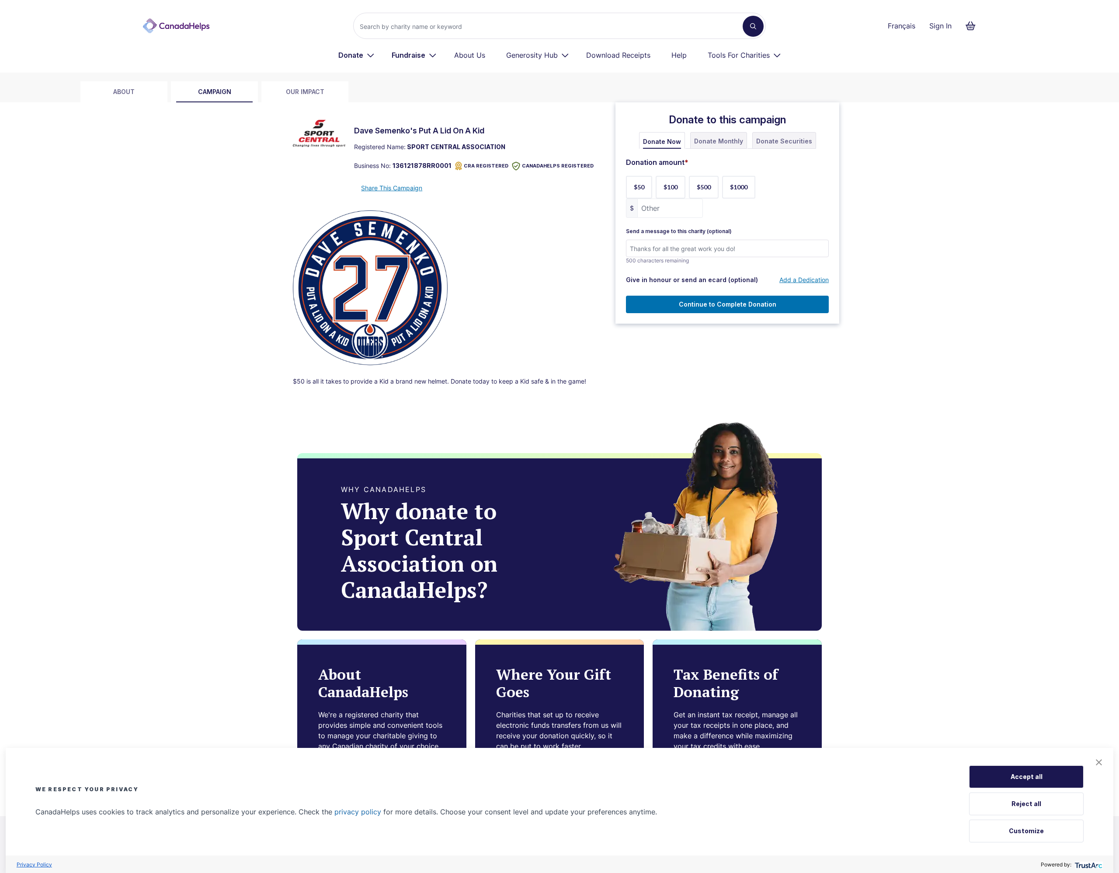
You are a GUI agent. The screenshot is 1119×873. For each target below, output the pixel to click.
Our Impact (305, 91)
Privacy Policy (34, 864)
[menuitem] (356, 55)
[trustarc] (1087, 864)
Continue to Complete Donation (727, 304)
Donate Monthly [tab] (718, 141)
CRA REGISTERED (486, 166)
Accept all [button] (1027, 776)
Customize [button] (1026, 831)
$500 (704, 187)
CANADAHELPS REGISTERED (558, 166)
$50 (639, 187)
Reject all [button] (1026, 803)
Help (679, 55)
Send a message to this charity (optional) (679, 231)
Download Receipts (618, 55)
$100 (671, 187)
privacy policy (357, 811)
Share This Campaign (391, 188)
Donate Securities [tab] (784, 141)
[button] (1099, 762)
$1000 (738, 187)
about (124, 91)
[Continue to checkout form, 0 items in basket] (973, 26)
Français (901, 25)
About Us (469, 55)
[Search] (753, 26)
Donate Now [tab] (662, 141)
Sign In (940, 25)
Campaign (214, 91)
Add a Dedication (804, 279)
